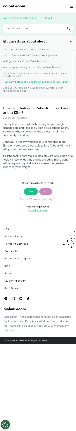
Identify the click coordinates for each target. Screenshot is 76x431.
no (46, 191)
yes (30, 191)
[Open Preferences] (5, 424)
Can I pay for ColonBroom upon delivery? (26, 49)
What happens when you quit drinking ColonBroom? (32, 67)
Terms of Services (16, 243)
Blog (7, 266)
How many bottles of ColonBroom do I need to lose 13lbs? (36, 82)
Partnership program (17, 258)
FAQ (7, 229)
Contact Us (11, 251)
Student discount (15, 280)
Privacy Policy (13, 236)
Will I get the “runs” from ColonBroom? (24, 61)
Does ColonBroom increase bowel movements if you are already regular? (35, 74)
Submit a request (38, 210)
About (48, 18)
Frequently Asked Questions (20, 18)
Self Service (12, 288)
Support (9, 273)
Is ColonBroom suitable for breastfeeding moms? (30, 55)
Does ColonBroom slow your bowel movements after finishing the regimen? (33, 89)
